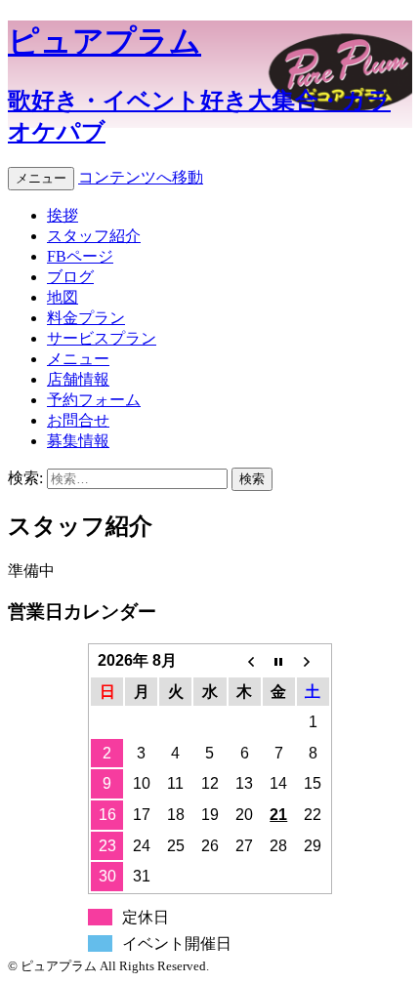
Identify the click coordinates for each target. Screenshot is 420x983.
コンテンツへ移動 (140, 177)
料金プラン (86, 317)
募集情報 (78, 440)
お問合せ (78, 420)
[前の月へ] (245, 661)
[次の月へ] (313, 661)
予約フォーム (94, 399)
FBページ (80, 256)
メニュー (41, 178)
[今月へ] (279, 661)
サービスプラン (101, 338)
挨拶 (62, 215)
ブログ (70, 276)
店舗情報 (78, 379)
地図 (62, 297)
